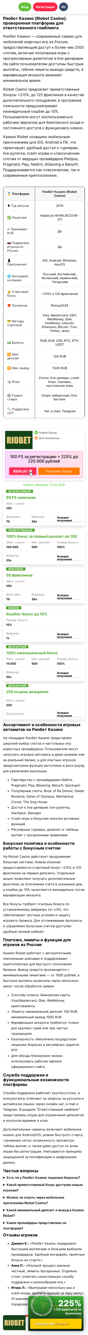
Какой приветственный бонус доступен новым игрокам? (43, 1187)
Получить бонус (59, 471)
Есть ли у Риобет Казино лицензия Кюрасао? (43, 1177)
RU (63, 7)
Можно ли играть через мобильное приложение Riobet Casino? (33, 1200)
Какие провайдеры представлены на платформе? (34, 1225)
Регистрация (45, 7)
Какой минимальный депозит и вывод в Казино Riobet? (43, 1213)
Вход (24, 7)
